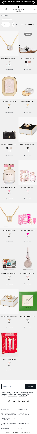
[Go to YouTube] (23, 402)
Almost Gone (9, 335)
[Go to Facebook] (14, 402)
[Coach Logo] (18, 9)
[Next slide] (34, 2)
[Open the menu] (2, 9)
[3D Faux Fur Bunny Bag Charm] (27, 258)
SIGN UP (30, 386)
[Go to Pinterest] (18, 402)
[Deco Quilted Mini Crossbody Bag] (9, 129)
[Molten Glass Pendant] (9, 215)
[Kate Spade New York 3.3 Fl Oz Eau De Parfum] (9, 172)
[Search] (31, 9)
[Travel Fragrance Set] (9, 344)
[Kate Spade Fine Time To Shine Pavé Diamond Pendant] (9, 43)
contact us (22, 396)
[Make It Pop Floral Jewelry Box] (27, 129)
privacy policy (12, 396)
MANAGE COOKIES (23, 419)
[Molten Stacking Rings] (27, 86)
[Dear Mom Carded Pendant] (27, 301)
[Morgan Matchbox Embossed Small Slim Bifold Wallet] (9, 258)
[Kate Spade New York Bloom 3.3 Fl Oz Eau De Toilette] (27, 172)
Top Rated (28, 34)
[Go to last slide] (3, 2)
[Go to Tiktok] (28, 402)
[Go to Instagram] (9, 402)
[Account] (6, 9)
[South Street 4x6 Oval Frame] (9, 86)
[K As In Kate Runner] (27, 43)
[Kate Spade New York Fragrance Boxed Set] (27, 215)
